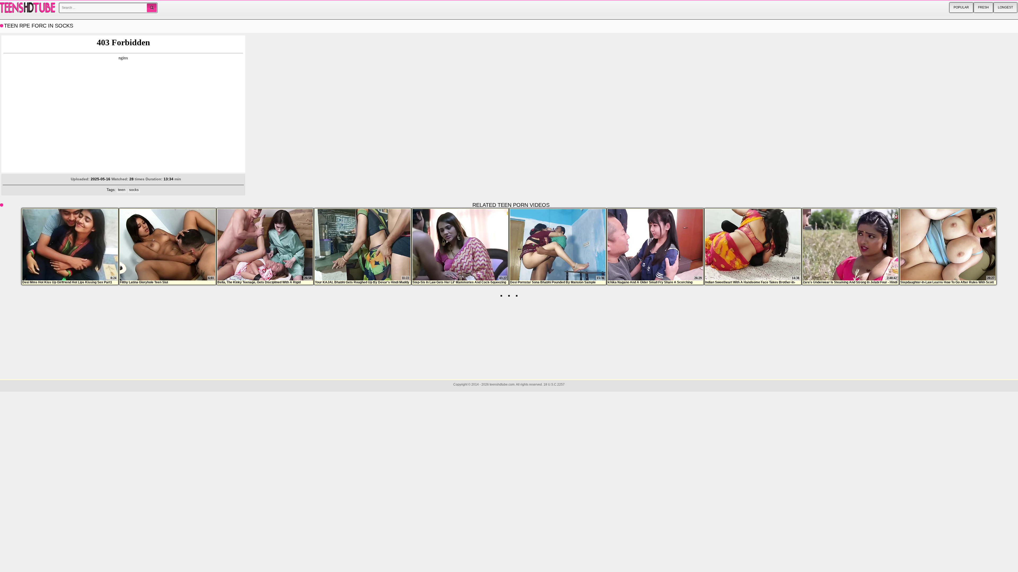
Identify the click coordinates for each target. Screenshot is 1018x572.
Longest (1005, 7)
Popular (961, 7)
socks (134, 189)
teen (121, 189)
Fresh (983, 7)
